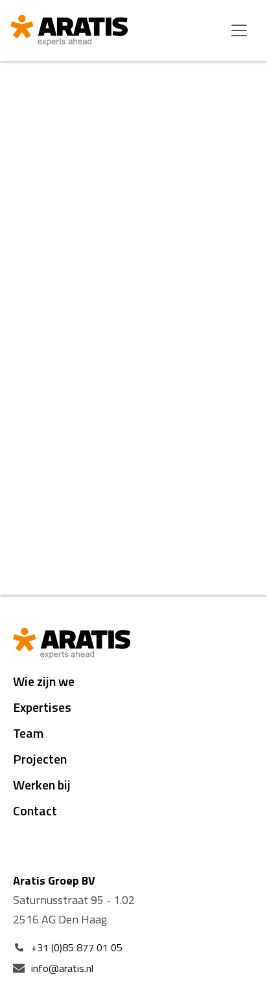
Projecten (40, 759)
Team (28, 733)
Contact (35, 811)
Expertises (42, 707)
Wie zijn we (44, 681)
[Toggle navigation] (239, 30)
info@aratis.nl (62, 968)
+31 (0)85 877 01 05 (76, 947)
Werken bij (42, 785)
